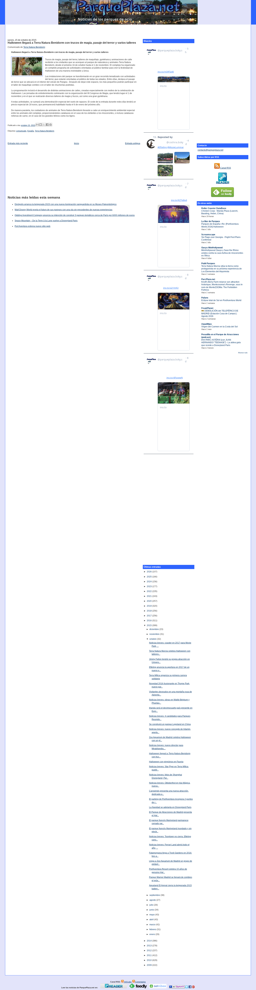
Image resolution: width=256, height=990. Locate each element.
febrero (153, 929)
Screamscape (208, 234)
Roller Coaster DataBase (213, 208)
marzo (152, 924)
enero (152, 934)
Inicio (76, 143)
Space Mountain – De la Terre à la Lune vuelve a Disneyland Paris (46, 220)
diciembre (154, 629)
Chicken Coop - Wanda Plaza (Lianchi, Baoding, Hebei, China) (219, 212)
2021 (149, 596)
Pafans (204, 298)
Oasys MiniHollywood (212, 247)
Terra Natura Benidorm (34, 47)
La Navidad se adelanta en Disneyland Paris (170, 807)
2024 (149, 581)
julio (151, 905)
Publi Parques (208, 263)
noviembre (154, 634)
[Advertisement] (128, 30)
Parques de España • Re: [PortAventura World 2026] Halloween (220, 225)
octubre (153, 639)
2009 (149, 965)
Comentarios (140, 982)
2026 (149, 571)
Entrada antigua (132, 143)
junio (152, 910)
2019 (149, 606)
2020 (149, 601)
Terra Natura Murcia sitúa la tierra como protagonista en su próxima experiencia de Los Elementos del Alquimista (221, 269)
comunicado (21, 131)
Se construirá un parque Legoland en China (170, 724)
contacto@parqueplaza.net (210, 150)
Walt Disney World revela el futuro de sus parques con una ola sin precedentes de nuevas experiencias (63, 209)
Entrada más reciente (18, 143)
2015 (149, 625)
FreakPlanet (207, 308)
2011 (149, 955)
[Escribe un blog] (40, 124)
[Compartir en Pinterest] (50, 124)
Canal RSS (225, 168)
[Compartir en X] (44, 124)
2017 (149, 615)
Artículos (128, 982)
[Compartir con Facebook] (47, 124)
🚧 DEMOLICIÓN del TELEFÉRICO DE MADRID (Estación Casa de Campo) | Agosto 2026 (219, 313)
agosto (152, 900)
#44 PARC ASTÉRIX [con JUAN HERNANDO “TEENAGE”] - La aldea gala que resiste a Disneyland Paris (221, 342)
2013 (149, 945)
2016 (149, 620)
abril (151, 919)
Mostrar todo (242, 353)
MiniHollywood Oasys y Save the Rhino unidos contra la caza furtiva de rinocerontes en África (222, 253)
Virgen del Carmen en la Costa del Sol (219, 326)
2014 (149, 941)
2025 (149, 576)
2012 (149, 950)
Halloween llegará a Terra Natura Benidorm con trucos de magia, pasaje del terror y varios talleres (72, 42)
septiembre (155, 895)
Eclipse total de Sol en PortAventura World (221, 300)
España (30, 131)
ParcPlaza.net (208, 279)
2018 (149, 611)
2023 (149, 586)
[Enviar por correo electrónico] (37, 124)
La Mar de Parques (210, 221)
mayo (152, 914)
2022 (149, 591)
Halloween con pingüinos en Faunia (166, 761)
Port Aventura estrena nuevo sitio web (32, 226)
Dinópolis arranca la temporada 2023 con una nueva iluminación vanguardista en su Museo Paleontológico (66, 204)
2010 (149, 960)
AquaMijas (206, 324)
